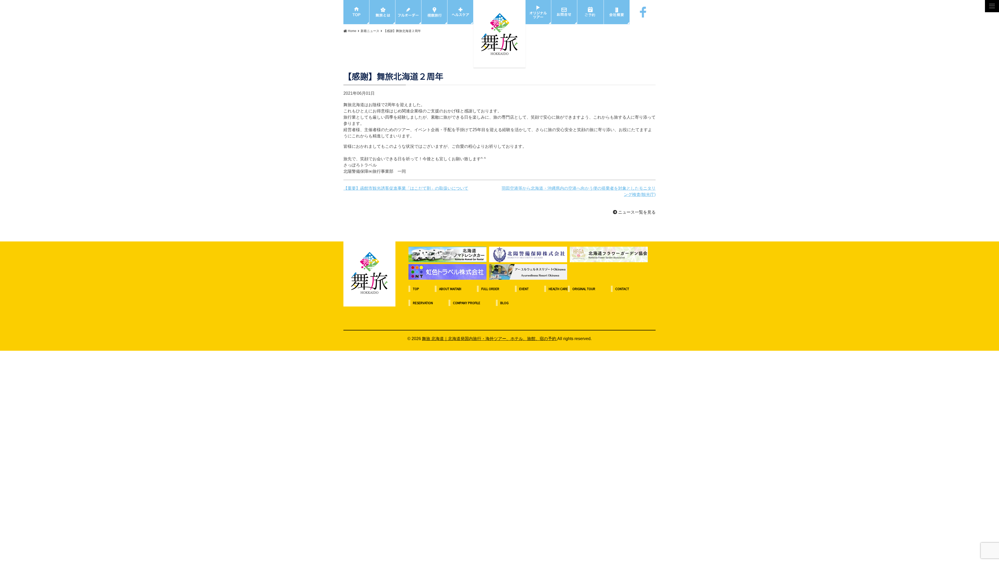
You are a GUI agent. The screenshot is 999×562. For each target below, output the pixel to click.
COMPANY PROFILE (466, 303)
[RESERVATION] (590, 12)
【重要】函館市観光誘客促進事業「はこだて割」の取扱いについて (405, 188)
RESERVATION (423, 303)
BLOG (504, 303)
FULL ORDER (490, 288)
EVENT (524, 288)
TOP (416, 288)
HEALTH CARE (558, 288)
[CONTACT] (564, 12)
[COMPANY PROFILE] (617, 12)
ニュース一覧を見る (636, 212)
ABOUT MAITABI (450, 288)
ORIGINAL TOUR (583, 288)
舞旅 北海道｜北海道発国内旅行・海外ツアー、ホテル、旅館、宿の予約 (489, 338)
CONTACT (622, 288)
